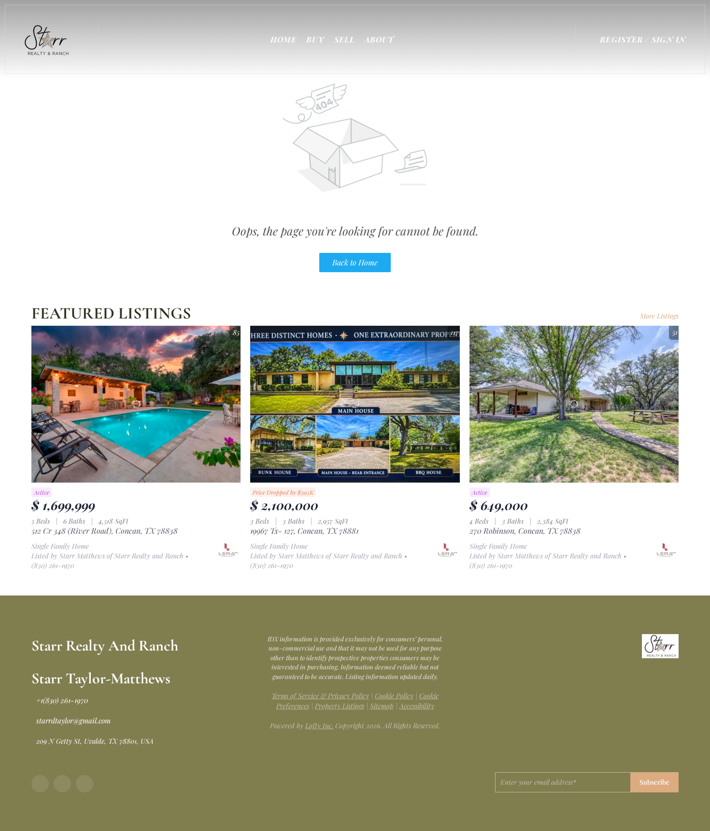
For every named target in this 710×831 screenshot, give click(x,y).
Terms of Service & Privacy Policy (320, 695)
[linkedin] (62, 783)
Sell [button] (344, 39)
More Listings (659, 315)
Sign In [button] (669, 39)
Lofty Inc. (319, 725)
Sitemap (382, 705)
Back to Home (355, 262)
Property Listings (339, 705)
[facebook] (40, 783)
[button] (49, 39)
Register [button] (621, 39)
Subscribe (654, 782)
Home (283, 39)
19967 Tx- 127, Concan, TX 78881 (304, 531)
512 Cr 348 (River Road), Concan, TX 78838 (104, 531)
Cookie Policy (394, 695)
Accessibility (416, 705)
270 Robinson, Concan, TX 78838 (525, 531)
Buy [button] (315, 39)
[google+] (84, 783)
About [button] (379, 39)
